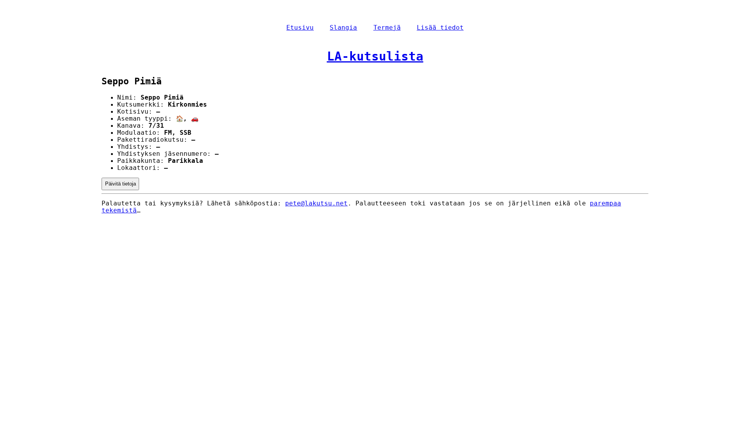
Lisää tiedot (440, 27)
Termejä (387, 27)
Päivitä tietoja (120, 184)
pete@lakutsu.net (316, 203)
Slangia (343, 27)
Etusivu (300, 27)
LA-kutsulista (375, 56)
